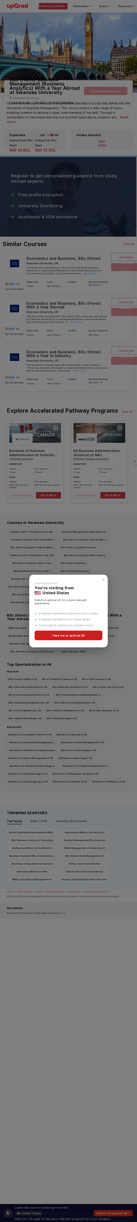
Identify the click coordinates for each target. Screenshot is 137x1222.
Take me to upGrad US (68, 635)
